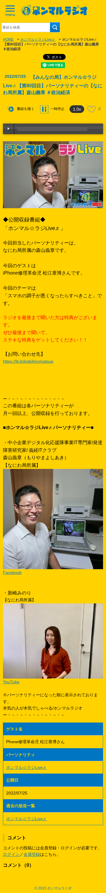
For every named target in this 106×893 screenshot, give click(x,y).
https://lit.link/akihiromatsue (28, 361)
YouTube (11, 681)
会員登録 (32, 854)
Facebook (12, 572)
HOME (8, 39)
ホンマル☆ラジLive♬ (37, 39)
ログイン (11, 854)
